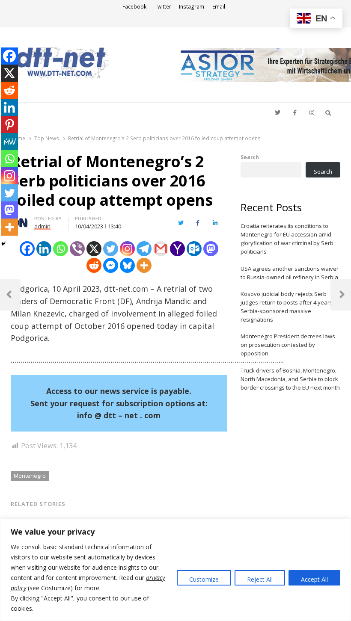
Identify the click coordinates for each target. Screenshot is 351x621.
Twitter (163, 6)
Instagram (191, 6)
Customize (204, 579)
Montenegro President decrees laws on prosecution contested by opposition (288, 344)
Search (250, 157)
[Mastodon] (210, 248)
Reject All (260, 579)
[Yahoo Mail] (177, 248)
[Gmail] (160, 248)
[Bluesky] (127, 265)
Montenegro (30, 475)
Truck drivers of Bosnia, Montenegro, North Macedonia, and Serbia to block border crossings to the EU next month (290, 379)
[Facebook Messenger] (110, 265)
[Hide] (3, 243)
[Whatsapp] (60, 248)
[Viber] (77, 248)
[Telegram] (144, 248)
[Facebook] (27, 248)
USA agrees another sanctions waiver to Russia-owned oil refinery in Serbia (290, 273)
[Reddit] (93, 265)
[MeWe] (9, 141)
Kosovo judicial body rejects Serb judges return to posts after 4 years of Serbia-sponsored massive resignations (290, 306)
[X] (93, 248)
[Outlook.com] (194, 248)
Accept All (314, 579)
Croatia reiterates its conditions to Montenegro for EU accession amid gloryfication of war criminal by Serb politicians (287, 238)
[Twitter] (110, 248)
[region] (175, 570)
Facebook (134, 6)
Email (218, 6)
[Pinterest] (9, 124)
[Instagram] (127, 248)
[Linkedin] (43, 248)
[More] (144, 265)
